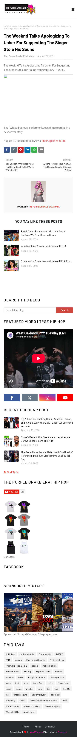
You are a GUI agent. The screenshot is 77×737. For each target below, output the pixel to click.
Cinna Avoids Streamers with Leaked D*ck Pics (45, 261)
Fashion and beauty (35, 660)
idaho (21, 677)
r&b (48, 689)
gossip (35, 665)
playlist (29, 689)
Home (7, 25)
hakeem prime (49, 665)
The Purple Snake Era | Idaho (19, 56)
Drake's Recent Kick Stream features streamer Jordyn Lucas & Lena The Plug (46, 439)
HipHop (58, 671)
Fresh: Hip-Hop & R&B (16, 665)
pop (40, 689)
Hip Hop (28, 671)
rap (56, 689)
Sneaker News (20, 694)
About (38, 726)
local (26, 683)
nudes (18, 689)
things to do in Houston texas (43, 700)
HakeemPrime (12, 671)
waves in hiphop (52, 706)
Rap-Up (66, 689)
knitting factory (57, 677)
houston (9, 677)
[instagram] (47, 397)
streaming (10, 700)
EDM (8, 660)
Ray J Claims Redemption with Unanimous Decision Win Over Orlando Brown (43, 233)
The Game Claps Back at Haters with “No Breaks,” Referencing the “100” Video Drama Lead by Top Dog (47, 456)
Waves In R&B (12, 712)
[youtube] (65, 397)
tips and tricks (12, 706)
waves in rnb (29, 712)
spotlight (55, 694)
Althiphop (10, 654)
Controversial (45, 654)
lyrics (50, 683)
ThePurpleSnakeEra (53, 140)
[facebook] (12, 397)
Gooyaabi (62, 732)
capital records (27, 654)
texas (22, 700)
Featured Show (57, 660)
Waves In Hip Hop (32, 706)
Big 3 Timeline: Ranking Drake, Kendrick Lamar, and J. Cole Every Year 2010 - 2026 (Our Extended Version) (47, 422)
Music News (63, 683)
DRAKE (59, 654)
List (17, 683)
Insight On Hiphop (36, 677)
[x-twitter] (30, 397)
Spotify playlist (39, 694)
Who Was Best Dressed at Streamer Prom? (43, 246)
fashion (18, 660)
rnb (7, 694)
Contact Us (50, 726)
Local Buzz (38, 683)
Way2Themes (36, 732)
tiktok (64, 700)
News (14, 25)
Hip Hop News (43, 671)
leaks (8, 683)
